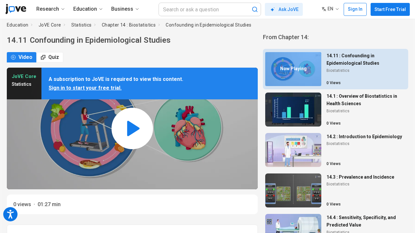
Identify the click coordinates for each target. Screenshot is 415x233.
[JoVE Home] (15, 9)
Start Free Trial (390, 9)
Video (25, 57)
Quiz (53, 57)
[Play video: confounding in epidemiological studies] (132, 129)
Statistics (81, 25)
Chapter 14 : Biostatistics (129, 25)
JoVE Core (50, 25)
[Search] (255, 9)
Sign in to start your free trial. (85, 88)
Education (18, 25)
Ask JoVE (289, 9)
